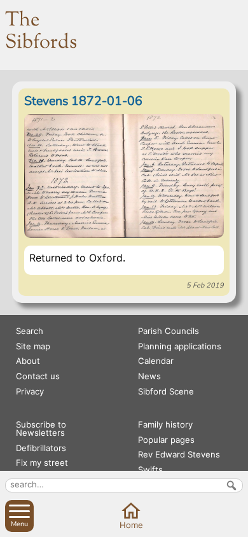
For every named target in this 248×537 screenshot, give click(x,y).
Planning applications (179, 346)
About (28, 361)
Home (131, 525)
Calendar (156, 361)
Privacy (30, 391)
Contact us (38, 376)
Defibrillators (41, 448)
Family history (165, 424)
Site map (33, 346)
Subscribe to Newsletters (41, 428)
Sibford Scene (166, 391)
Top (235, 524)
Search (29, 331)
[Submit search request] (231, 485)
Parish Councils (168, 331)
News (149, 376)
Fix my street (42, 462)
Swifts (150, 469)
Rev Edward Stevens (179, 454)
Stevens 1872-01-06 (83, 100)
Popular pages (166, 440)
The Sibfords (41, 31)
